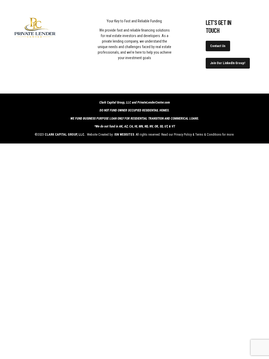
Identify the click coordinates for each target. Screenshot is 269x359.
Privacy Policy (183, 134)
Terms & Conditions (208, 134)
